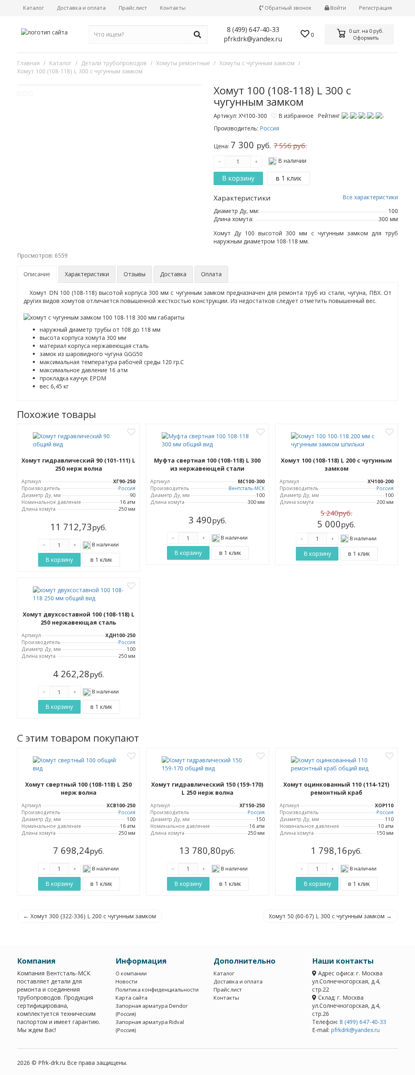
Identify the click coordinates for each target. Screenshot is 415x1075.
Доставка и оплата (81, 7)
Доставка (173, 274)
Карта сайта (132, 997)
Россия (126, 488)
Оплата (211, 274)
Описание (37, 274)
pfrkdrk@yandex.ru (253, 38)
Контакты (173, 7)
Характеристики (87, 274)
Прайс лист (133, 7)
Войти (337, 7)
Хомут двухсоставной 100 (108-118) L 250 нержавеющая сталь (79, 618)
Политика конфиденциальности (157, 989)
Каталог (33, 7)
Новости (126, 981)
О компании (131, 973)
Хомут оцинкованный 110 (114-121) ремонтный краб (336, 788)
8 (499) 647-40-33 (363, 1022)
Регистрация (375, 7)
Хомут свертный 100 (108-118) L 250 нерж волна (78, 788)
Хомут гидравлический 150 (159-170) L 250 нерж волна (207, 788)
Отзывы (134, 274)
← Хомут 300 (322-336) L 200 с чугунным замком (89, 916)
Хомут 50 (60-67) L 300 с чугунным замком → (330, 916)
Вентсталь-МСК (247, 488)
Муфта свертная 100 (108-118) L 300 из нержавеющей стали (207, 464)
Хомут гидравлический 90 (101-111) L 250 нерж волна (78, 464)
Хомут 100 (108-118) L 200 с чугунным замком (336, 464)
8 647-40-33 (253, 29)
